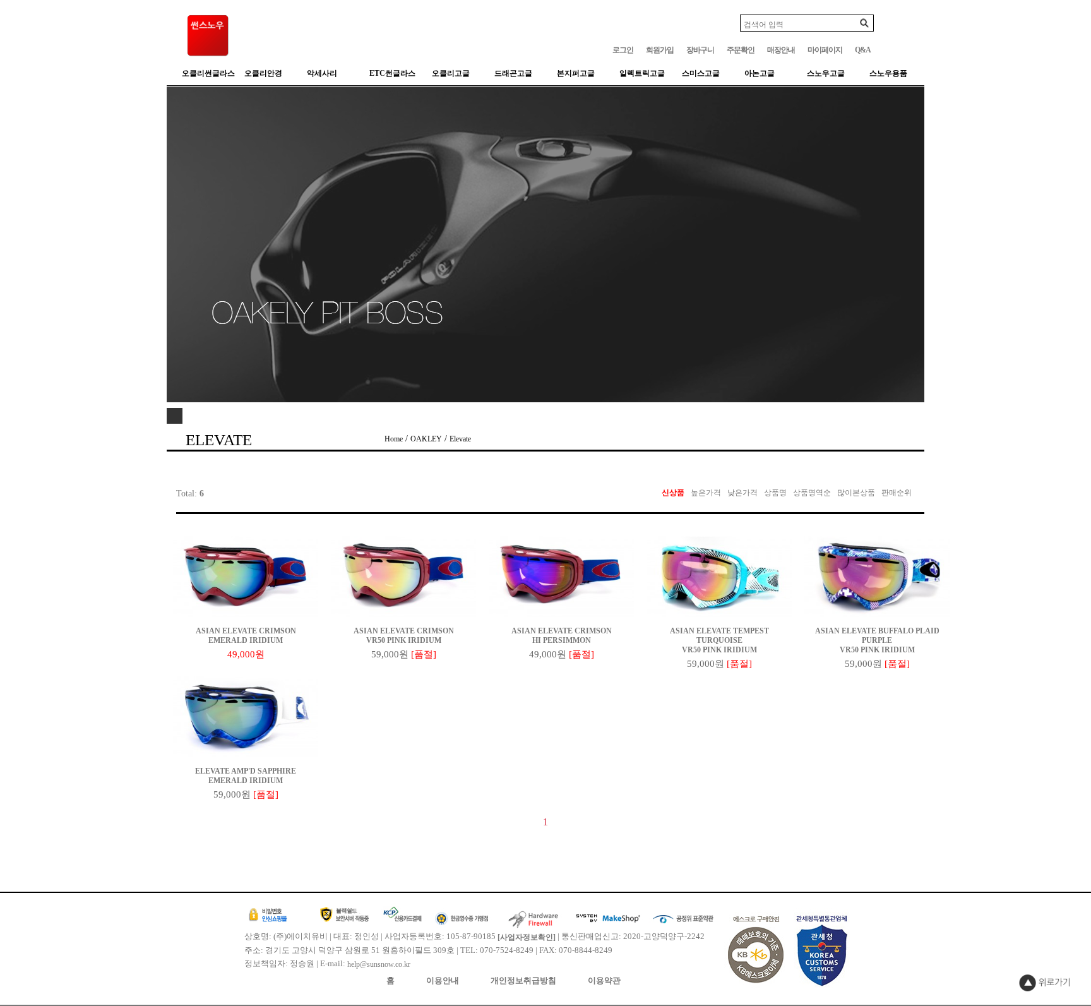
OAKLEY (426, 438)
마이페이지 (825, 49)
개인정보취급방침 (523, 980)
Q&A (863, 49)
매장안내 (781, 49)
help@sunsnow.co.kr (378, 964)
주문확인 (740, 49)
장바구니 (700, 49)
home (394, 438)
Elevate (460, 438)
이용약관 (604, 980)
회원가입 (660, 49)
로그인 (622, 49)
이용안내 (442, 980)
